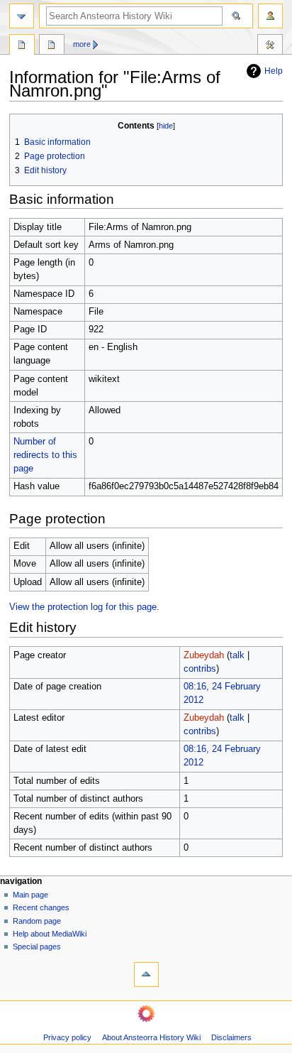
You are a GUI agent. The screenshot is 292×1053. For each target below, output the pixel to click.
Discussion (52, 46)
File (22, 46)
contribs (200, 669)
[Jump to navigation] (21, 16)
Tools (270, 46)
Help (273, 71)
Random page (37, 921)
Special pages (37, 946)
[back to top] (146, 974)
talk (237, 655)
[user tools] (270, 16)
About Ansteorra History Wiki (151, 1037)
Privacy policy (67, 1037)
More (82, 44)
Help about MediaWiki (49, 933)
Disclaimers (231, 1037)
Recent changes (41, 907)
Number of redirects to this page (45, 455)
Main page (30, 894)
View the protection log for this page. (84, 607)
